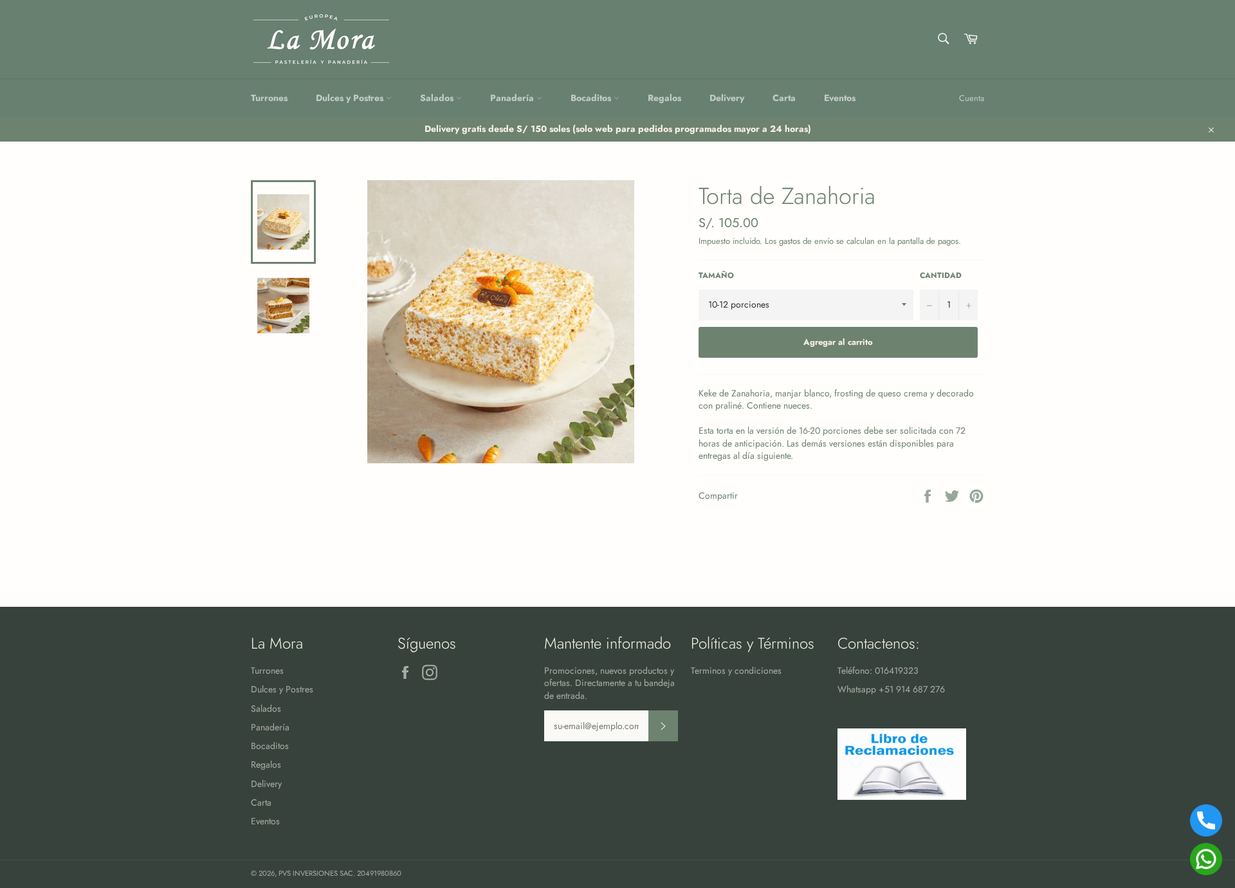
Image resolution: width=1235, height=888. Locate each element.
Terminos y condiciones (736, 670)
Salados (438, 97)
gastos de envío (806, 241)
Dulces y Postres (351, 97)
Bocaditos (592, 97)
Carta (784, 97)
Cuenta (971, 98)
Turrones (269, 97)
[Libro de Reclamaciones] (901, 796)
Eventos (839, 97)
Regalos (664, 97)
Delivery (726, 97)
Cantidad (941, 275)
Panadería (513, 97)
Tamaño (716, 275)
